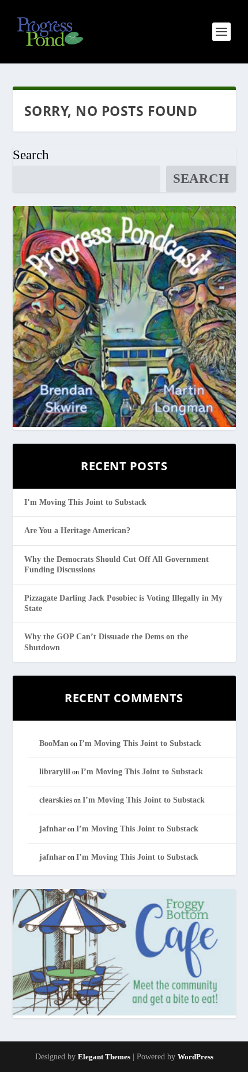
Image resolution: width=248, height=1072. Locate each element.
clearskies (55, 800)
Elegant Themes (104, 1056)
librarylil (54, 771)
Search (31, 155)
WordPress (195, 1056)
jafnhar (52, 828)
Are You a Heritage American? (77, 530)
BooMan (54, 743)
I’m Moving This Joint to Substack (85, 502)
